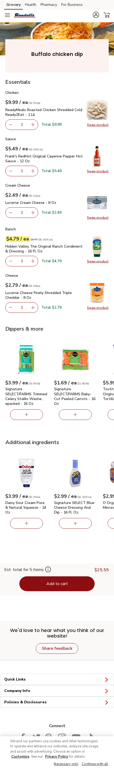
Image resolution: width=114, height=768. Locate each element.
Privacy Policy (56, 756)
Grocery (13, 4)
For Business (72, 4)
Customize (20, 756)
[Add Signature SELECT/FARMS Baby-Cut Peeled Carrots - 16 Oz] (75, 414)
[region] (57, 752)
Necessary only (66, 764)
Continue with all (95, 764)
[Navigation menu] (7, 15)
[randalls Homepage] (24, 15)
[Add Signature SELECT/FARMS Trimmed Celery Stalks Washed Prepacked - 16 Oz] (26, 414)
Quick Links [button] (15, 679)
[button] (96, 15)
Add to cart (57, 584)
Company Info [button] (17, 690)
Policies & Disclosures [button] (25, 702)
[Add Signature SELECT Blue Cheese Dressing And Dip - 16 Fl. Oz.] (75, 523)
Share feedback (57, 648)
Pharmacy (49, 4)
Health (30, 4)
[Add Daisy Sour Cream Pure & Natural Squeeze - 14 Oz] (26, 523)
